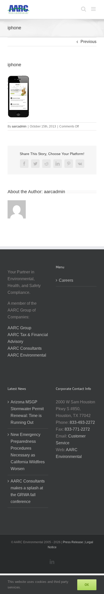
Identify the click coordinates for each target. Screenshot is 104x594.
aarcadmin (19, 126)
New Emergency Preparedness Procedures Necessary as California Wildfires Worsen (28, 451)
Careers (66, 280)
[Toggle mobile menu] (93, 9)
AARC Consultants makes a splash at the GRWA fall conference (28, 491)
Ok (87, 584)
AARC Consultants (25, 348)
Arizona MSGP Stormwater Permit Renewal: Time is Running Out (27, 412)
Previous (88, 41)
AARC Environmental (27, 355)
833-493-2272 (82, 422)
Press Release (73, 542)
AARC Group (19, 328)
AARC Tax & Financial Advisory (28, 338)
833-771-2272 (77, 429)
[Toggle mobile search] (83, 9)
